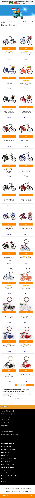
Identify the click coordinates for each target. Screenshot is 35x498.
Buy (9, 48)
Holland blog (5, 481)
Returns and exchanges (7, 464)
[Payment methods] (5, 407)
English (25, 21)
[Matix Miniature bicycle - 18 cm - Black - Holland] (9, 186)
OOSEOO (20, 491)
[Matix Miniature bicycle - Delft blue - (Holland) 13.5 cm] (26, 40)
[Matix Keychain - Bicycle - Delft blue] (9, 274)
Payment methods (6, 455)
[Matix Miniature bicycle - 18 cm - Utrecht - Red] (9, 128)
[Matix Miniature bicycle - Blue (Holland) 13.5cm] (9, 69)
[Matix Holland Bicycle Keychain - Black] (9, 362)
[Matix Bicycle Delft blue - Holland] (9, 216)
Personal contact (6, 452)
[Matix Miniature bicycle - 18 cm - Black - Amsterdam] (9, 157)
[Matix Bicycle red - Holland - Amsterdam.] (26, 216)
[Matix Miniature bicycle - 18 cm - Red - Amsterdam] (26, 186)
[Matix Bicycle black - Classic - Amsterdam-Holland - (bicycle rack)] (9, 245)
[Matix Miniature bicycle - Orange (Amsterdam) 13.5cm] (26, 69)
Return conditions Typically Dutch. (10, 476)
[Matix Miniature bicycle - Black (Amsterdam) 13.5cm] (9, 99)
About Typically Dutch (7, 467)
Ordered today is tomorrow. (9, 473)
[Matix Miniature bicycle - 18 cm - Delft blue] (26, 157)
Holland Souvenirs (9, 21)
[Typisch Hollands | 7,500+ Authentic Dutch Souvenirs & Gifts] (17, 13)
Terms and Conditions (7, 470)
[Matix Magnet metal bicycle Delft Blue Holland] (9, 40)
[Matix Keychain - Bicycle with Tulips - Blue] (9, 333)
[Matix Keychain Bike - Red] (26, 362)
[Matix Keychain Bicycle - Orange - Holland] (26, 274)
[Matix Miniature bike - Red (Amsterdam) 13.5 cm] (26, 99)
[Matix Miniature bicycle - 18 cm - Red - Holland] (26, 128)
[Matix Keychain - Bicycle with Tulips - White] (26, 304)
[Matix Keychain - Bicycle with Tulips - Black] (9, 304)
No (15, 3)
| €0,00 (7, 495)
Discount (3, 479)
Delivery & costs (5, 461)
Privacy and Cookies (6, 446)
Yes (11, 3)
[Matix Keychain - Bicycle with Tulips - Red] (26, 333)
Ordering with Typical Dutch (9, 458)
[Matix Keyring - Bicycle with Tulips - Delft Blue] (26, 245)
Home (2, 21)
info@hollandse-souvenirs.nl (9, 423)
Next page (29, 385)
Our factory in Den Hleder (8, 449)
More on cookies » (21, 3)
